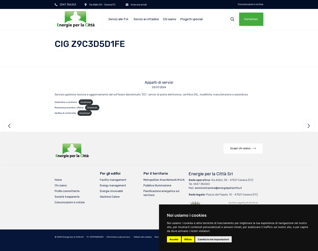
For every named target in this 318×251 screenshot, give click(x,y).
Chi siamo (169, 19)
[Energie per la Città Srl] (76, 19)
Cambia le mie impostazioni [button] (213, 239)
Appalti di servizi (159, 82)
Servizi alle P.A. (118, 19)
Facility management (113, 179)
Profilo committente (67, 191)
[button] (251, 19)
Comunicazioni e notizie (250, 4)
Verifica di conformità (65, 113)
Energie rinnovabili (111, 191)
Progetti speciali (191, 19)
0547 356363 (68, 4)
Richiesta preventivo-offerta (69, 107)
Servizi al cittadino (146, 19)
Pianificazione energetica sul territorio (161, 193)
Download (86, 102)
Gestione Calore (110, 196)
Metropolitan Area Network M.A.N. (164, 179)
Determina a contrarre (66, 102)
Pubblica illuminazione (157, 185)
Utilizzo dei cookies (143, 237)
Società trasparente (67, 196)
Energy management (113, 185)
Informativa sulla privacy (118, 237)
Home (58, 179)
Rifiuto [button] (188, 239)
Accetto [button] (174, 239)
